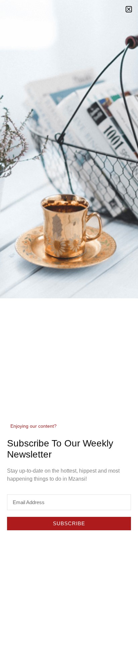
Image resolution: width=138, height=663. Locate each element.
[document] (69, 331)
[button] (128, 9)
